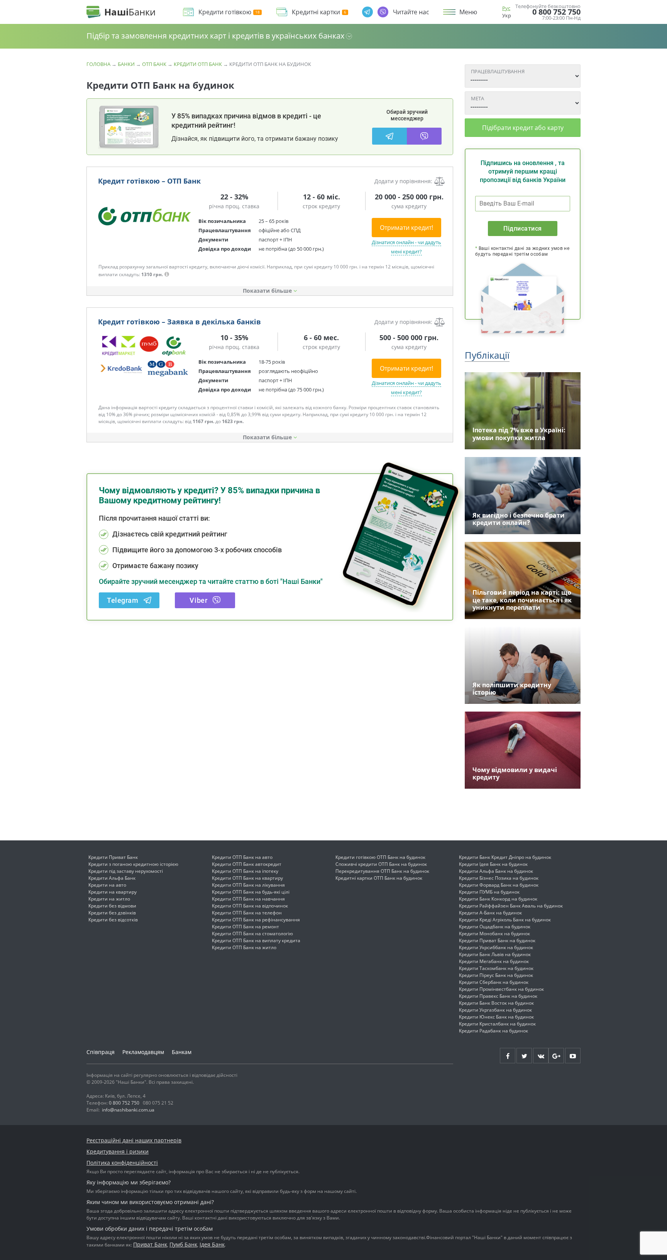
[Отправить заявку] (144, 215)
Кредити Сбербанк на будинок (493, 982)
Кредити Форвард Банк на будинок (498, 885)
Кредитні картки (316, 12)
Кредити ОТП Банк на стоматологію (252, 933)
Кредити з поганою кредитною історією (133, 864)
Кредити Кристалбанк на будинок (497, 1023)
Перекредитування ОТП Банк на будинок (382, 871)
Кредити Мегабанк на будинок (494, 961)
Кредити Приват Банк (113, 857)
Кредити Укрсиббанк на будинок (496, 947)
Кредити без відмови (112, 905)
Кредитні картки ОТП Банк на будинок (378, 878)
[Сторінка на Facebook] (507, 1055)
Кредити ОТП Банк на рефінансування (256, 919)
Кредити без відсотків (113, 919)
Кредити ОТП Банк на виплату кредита (256, 940)
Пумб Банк (183, 1244)
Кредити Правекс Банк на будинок (498, 996)
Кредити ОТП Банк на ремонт (245, 926)
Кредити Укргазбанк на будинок (495, 1010)
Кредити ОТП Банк (198, 64)
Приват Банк (150, 1244)
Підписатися (522, 228)
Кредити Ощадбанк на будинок (494, 926)
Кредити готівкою (224, 12)
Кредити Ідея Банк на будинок (493, 864)
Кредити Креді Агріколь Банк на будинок (505, 919)
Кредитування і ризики (117, 1151)
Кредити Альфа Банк (111, 878)
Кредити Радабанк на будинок (493, 1030)
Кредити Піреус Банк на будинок (496, 975)
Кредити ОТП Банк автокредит (246, 864)
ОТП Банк (154, 64)
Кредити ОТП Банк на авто (242, 857)
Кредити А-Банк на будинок (490, 912)
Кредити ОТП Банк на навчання (248, 899)
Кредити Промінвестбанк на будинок (501, 989)
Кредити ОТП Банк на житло (244, 947)
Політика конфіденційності (122, 1162)
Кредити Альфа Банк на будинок (496, 871)
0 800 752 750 (556, 12)
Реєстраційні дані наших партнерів (133, 1140)
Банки (126, 64)
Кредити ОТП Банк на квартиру (247, 878)
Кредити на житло (109, 899)
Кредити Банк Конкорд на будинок (498, 899)
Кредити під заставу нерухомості (125, 871)
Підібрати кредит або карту (523, 127)
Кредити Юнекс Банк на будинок (496, 1017)
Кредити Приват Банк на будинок (497, 940)
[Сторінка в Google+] (556, 1055)
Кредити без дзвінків (112, 912)
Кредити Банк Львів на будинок (495, 954)
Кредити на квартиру (112, 892)
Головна (98, 64)
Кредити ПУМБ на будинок (489, 892)
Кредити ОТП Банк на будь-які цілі (250, 892)
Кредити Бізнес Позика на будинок (498, 878)
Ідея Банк (212, 1244)
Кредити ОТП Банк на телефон (247, 912)
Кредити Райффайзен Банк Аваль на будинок (511, 905)
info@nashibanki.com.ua (128, 1110)
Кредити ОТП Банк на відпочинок (250, 905)
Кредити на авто (107, 885)
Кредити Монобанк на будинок (494, 933)
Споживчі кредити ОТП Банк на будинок (381, 864)
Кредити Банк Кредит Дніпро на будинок (505, 857)
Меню (468, 12)
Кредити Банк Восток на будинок (496, 1003)
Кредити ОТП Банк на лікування (248, 885)
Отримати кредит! (406, 227)
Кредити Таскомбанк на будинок (496, 968)
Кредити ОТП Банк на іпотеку (245, 871)
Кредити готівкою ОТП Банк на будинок (380, 857)
